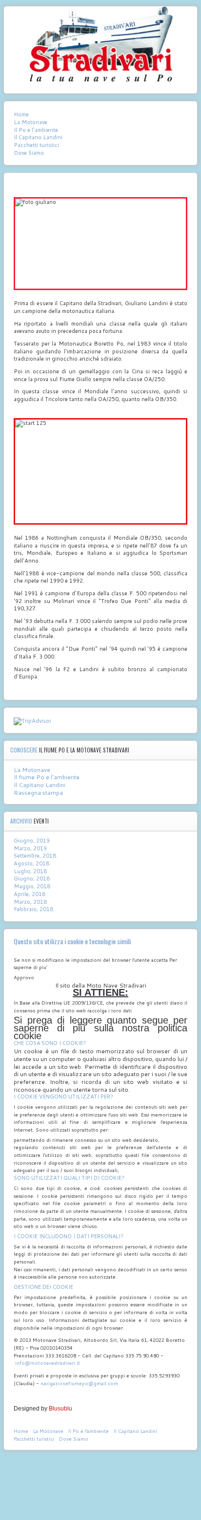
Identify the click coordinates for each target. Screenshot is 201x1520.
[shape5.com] (100, 1471)
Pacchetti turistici (36, 145)
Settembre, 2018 (35, 856)
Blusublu (60, 1408)
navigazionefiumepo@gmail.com (79, 1383)
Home (21, 114)
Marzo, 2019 (30, 848)
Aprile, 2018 (29, 894)
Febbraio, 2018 (33, 909)
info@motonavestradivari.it (47, 1362)
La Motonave (30, 122)
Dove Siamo (29, 153)
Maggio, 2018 (32, 886)
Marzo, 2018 (30, 902)
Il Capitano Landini (38, 137)
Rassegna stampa (38, 792)
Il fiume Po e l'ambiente (47, 777)
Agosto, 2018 (31, 863)
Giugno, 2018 (32, 878)
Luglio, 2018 (30, 871)
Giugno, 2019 (32, 840)
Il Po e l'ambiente (36, 130)
